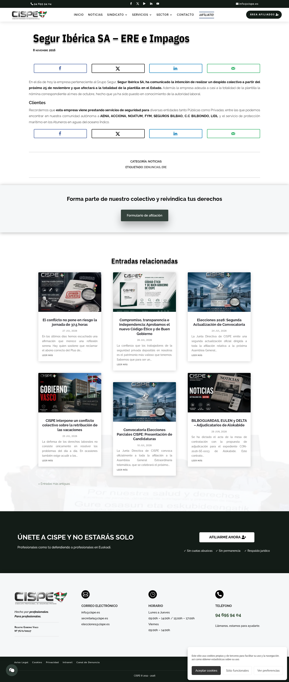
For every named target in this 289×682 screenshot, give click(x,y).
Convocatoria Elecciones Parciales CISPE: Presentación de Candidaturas (144, 434)
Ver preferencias (268, 670)
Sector (162, 14)
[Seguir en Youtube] (157, 3)
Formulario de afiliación (144, 215)
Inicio (79, 14)
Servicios (140, 14)
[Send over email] (233, 68)
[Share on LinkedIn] (175, 68)
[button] (12, 670)
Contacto (185, 14)
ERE (164, 167)
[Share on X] (118, 68)
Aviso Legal (21, 662)
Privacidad (52, 662)
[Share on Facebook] (60, 68)
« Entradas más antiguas (54, 483)
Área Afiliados (262, 14)
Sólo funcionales (237, 670)
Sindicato (115, 14)
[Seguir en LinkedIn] (151, 3)
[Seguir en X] (137, 3)
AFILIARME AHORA (225, 537)
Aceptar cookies (206, 670)
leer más (47, 355)
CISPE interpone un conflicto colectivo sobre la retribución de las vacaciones (70, 425)
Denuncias (152, 167)
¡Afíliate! (206, 15)
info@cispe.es (248, 3)
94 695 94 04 (43, 3)
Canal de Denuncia (88, 662)
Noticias (95, 14)
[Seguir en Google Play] (144, 3)
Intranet (68, 662)
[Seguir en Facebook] (131, 3)
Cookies (37, 662)
